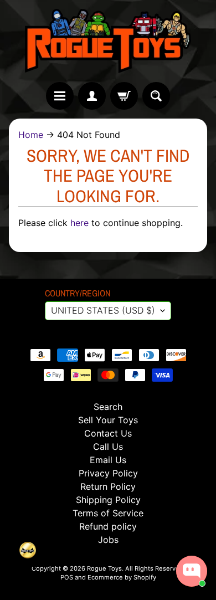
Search (108, 406)
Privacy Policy (108, 473)
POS (66, 577)
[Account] (92, 96)
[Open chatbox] (191, 571)
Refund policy (108, 526)
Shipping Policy (108, 499)
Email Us (108, 459)
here (79, 222)
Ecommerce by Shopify (122, 577)
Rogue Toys (104, 568)
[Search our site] (156, 96)
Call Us (108, 446)
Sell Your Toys (108, 419)
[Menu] (60, 96)
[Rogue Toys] (108, 41)
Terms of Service (108, 513)
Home (30, 134)
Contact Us (108, 433)
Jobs (108, 539)
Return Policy (108, 486)
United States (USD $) (103, 310)
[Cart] (124, 96)
